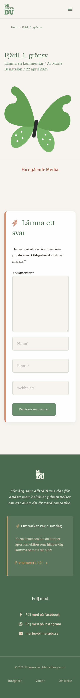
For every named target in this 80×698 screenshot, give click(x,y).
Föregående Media (40, 169)
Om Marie (65, 681)
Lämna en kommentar (24, 63)
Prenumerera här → (31, 562)
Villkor (40, 681)
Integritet (15, 681)
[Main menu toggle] (70, 9)
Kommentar (23, 273)
